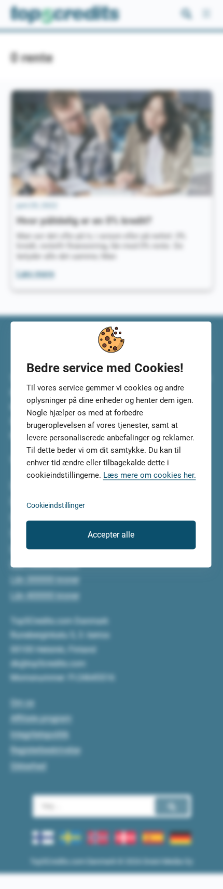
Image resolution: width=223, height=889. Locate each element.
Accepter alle (111, 535)
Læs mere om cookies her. (149, 475)
